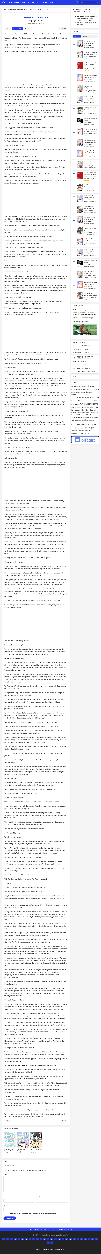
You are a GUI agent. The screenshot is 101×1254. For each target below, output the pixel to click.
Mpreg (87, 412)
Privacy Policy (53, 1229)
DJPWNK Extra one (87, 346)
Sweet (72, 428)
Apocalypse (83, 386)
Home (31, 1229)
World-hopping (84, 433)
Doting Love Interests (87, 400)
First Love (89, 69)
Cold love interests (84, 398)
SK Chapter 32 (82, 365)
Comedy (90, 112)
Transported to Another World (79, 430)
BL (89, 67)
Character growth (79, 392)
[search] (97, 2)
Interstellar (94, 407)
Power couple (81, 415)
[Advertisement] (35, 68)
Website (6, 1205)
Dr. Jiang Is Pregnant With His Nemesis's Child (90, 54)
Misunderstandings (80, 412)
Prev (7, 28)
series (85, 420)
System (77, 428)
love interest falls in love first (82, 410)
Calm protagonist (86, 389)
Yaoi (95, 92)
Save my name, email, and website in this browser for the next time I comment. (31, 1214)
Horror (88, 407)
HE (93, 69)
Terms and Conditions (65, 1229)
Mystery (86, 92)
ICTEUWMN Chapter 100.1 (87, 371)
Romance (90, 56)
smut (95, 424)
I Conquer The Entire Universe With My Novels (90, 77)
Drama (95, 401)
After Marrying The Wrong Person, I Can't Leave (90, 295)
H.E (85, 404)
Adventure (86, 47)
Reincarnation (84, 417)
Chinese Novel (81, 395)
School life (91, 101)
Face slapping (75, 404)
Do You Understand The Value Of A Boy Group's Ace (90, 65)
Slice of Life (92, 81)
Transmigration (90, 428)
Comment (7, 1174)
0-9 (7, 1239)
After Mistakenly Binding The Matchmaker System (90, 88)
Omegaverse (92, 412)
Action (89, 45)
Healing (84, 407)
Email (38, 1197)
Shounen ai (87, 102)
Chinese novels (89, 394)
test (82, 428)
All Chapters (18, 28)
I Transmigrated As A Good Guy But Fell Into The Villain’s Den (90, 208)
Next (26, 28)
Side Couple (89, 424)
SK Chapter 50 (82, 361)
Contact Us (44, 1229)
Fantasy (92, 47)
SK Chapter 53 (86, 349)
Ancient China (75, 386)
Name (5, 1197)
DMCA (37, 1229)
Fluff (81, 404)
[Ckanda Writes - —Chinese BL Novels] (3, 2)
